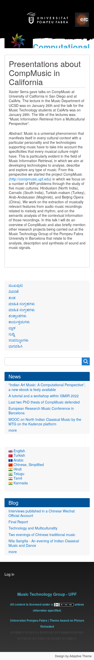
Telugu (18, 473)
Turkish (19, 455)
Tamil (17, 478)
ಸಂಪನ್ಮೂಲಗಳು (19, 340)
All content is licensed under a (32, 604)
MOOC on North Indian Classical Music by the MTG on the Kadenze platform (45, 421)
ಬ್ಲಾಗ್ (12, 328)
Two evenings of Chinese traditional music (42, 534)
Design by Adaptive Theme (73, 656)
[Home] (19, 43)
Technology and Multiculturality (33, 528)
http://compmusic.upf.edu (30, 178)
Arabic (18, 460)
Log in (9, 574)
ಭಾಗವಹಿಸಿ (16, 346)
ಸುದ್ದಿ (12, 334)
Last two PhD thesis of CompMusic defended (44, 402)
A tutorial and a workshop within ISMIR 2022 (44, 395)
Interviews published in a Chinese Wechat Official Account (42, 513)
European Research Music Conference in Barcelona (41, 410)
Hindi (17, 469)
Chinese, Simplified (28, 464)
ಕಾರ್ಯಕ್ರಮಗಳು (19, 321)
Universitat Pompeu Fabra (28, 620)
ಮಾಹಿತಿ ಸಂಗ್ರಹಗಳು (22, 303)
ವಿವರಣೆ (14, 291)
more (13, 430)
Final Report (18, 521)
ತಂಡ (12, 297)
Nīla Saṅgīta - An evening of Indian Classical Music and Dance (44, 543)
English (19, 450)
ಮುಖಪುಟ (16, 285)
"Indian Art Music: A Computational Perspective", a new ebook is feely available (47, 387)
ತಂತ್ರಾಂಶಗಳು (18, 315)
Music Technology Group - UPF (47, 594)
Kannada (20, 482)
